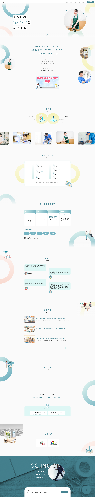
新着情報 (75, 2)
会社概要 (67, 2)
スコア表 (28, 494)
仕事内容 (71, 2)
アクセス (79, 2)
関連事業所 (83, 2)
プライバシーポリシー (37, 494)
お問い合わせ (90, 1)
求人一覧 (32, 494)
